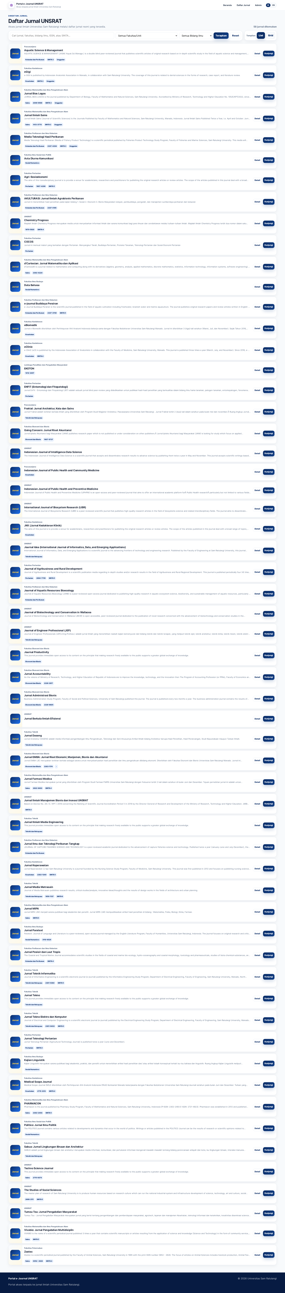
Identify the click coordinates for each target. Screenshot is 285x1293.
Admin (258, 5)
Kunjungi (269, 53)
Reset (235, 35)
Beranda (227, 5)
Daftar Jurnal (243, 5)
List (261, 35)
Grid (270, 35)
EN (273, 5)
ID (268, 5)
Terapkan (221, 35)
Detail (257, 53)
